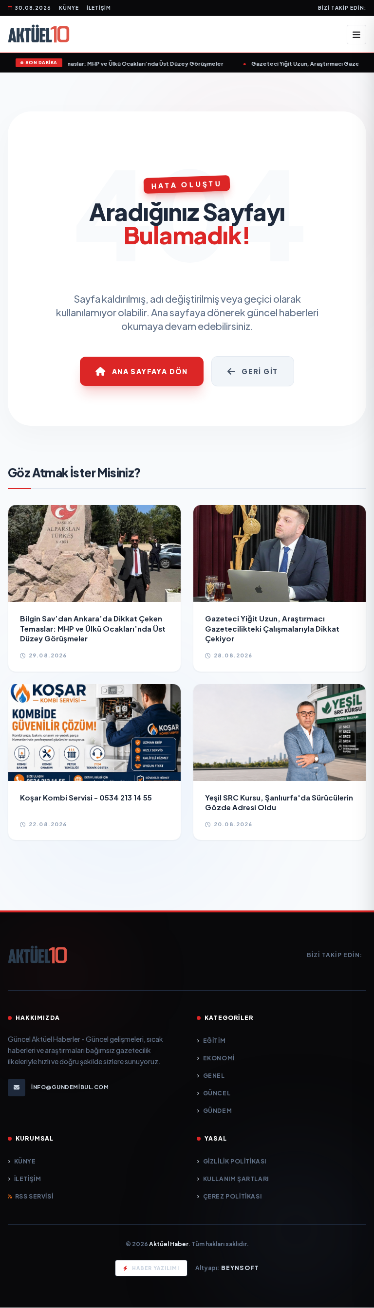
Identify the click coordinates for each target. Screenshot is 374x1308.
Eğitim (214, 1040)
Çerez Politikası (232, 1196)
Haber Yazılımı (155, 1268)
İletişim (99, 8)
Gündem (217, 1110)
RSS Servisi (34, 1196)
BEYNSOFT (240, 1268)
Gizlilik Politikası (234, 1161)
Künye (69, 8)
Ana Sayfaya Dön (150, 371)
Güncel (216, 1093)
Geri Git (260, 371)
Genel (214, 1075)
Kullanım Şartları (236, 1178)
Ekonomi (219, 1058)
